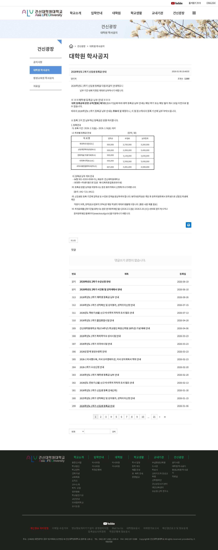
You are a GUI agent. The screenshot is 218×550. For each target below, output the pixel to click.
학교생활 (136, 13)
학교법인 (76, 466)
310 (74, 320)
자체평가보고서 (151, 528)
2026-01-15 (182, 398)
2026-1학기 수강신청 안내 (92, 367)
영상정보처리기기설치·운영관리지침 (90, 528)
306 (74, 351)
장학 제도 (136, 466)
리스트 (73, 240)
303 (74, 374)
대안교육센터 (158, 487)
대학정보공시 (133, 528)
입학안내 (96, 13)
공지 (74, 281)
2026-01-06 (182, 405)
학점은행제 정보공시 (119, 531)
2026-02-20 (182, 367)
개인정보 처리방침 (39, 528)
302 (74, 382)
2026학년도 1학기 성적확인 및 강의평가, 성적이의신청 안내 (107, 304)
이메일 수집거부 (60, 528)
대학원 (116, 13)
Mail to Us (117, 528)
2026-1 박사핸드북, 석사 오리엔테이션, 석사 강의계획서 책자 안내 (110, 359)
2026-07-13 (182, 312)
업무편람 (76, 491)
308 (74, 335)
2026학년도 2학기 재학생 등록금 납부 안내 (99, 297)
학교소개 (75, 13)
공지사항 (37, 62)
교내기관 (157, 13)
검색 (113, 431)
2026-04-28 (182, 320)
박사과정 (96, 462)
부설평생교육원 (159, 462)
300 (74, 398)
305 (74, 359)
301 (74, 390)
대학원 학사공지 (41, 70)
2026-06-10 (182, 289)
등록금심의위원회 (97, 531)
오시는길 (76, 506)
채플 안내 (136, 469)
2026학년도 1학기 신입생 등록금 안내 (97, 405)
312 (74, 304)
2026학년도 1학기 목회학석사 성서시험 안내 (100, 335)
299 (74, 405)
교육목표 (76, 476)
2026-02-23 (182, 359)
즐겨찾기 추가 (195, 2)
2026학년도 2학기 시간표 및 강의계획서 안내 (101, 289)
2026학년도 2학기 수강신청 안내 (95, 281)
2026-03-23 (182, 335)
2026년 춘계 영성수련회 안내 (93, 351)
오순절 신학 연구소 (160, 491)
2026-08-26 (182, 297)
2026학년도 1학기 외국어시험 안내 (96, 343)
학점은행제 (97, 469)
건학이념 (76, 473)
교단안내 (76, 498)
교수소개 (76, 484)
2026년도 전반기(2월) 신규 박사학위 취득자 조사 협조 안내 (107, 382)
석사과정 (96, 466)
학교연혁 (76, 469)
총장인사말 (77, 462)
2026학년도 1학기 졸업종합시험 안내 (97, 320)
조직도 (75, 480)
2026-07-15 (182, 304)
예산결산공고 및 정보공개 (175, 528)
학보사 (155, 469)
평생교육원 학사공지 (43, 78)
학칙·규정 (76, 487)
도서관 (155, 466)
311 (74, 312)
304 (74, 367)
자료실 (36, 86)
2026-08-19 (182, 281)
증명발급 (136, 476)
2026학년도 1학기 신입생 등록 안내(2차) (98, 390)
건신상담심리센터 (159, 483)
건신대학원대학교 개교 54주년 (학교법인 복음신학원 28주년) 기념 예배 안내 (115, 328)
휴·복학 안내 (137, 473)
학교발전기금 (77, 495)
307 (74, 343)
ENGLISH (211, 2)
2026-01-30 (182, 390)
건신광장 (178, 13)
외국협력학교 (77, 502)
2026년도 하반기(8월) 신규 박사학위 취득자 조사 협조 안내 (107, 312)
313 (74, 297)
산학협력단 (157, 480)
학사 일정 (136, 462)
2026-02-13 (182, 382)
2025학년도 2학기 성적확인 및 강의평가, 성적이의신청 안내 (107, 398)
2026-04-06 (182, 328)
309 (74, 328)
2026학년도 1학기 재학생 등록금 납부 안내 (99, 374)
